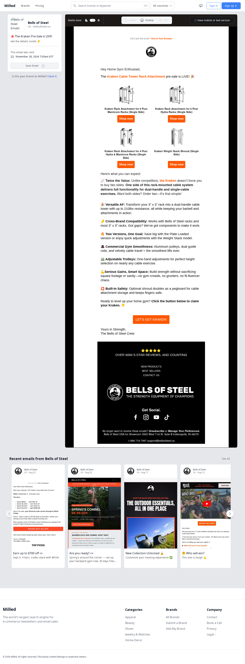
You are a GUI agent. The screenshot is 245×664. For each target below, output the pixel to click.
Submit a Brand (176, 623)
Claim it (51, 76)
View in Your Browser (162, 38)
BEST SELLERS (151, 370)
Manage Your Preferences (183, 431)
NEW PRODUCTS (151, 366)
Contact (212, 617)
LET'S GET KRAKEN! (151, 319)
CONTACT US (151, 375)
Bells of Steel (38, 22)
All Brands (173, 617)
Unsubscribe (156, 431)
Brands (25, 5)
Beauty (130, 623)
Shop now (126, 118)
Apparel (130, 617)
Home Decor (133, 640)
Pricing (40, 5)
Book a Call (214, 623)
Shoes (129, 629)
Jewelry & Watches (137, 634)
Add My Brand (175, 629)
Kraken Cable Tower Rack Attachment (136, 76)
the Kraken (168, 180)
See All (226, 458)
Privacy (211, 629)
